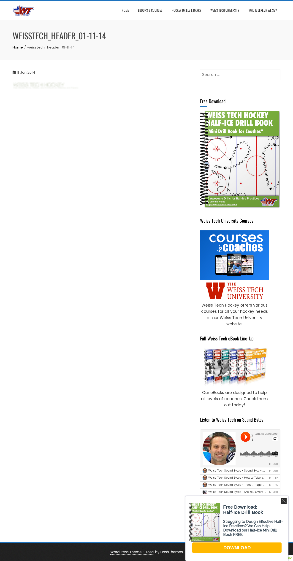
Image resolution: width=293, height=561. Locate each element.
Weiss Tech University (224, 10)
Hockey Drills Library (186, 10)
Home (125, 10)
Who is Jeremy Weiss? (263, 10)
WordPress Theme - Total (132, 552)
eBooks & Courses (150, 10)
